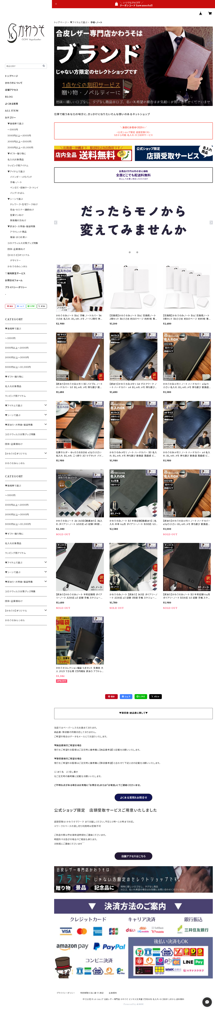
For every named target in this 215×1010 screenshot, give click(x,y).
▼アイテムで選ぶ (78, 22)
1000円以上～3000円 (19, 135)
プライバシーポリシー (16, 287)
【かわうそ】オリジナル (19, 255)
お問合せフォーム (14, 280)
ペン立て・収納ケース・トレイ (24, 187)
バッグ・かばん (17, 193)
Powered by (130, 1004)
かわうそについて (13, 83)
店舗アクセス (11, 89)
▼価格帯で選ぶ (16, 123)
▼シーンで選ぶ (15, 199)
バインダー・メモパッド (21, 177)
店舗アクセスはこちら (133, 856)
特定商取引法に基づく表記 (92, 993)
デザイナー (15, 260)
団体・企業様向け (16, 249)
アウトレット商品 (18, 231)
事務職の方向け (18, 220)
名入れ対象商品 (16, 159)
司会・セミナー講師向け (22, 209)
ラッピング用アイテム (18, 165)
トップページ (60, 22)
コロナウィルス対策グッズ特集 (23, 243)
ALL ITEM (11, 110)
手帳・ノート (16, 182)
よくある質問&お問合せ (133, 797)
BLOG (9, 96)
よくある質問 (11, 103)
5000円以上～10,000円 (20, 147)
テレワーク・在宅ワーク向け (24, 204)
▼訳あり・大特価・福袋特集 (21, 226)
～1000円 (13, 129)
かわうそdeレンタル (17, 266)
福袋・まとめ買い (18, 237)
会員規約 (113, 993)
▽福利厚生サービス (15, 273)
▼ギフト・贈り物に (17, 153)
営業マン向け (17, 215)
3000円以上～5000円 (19, 141)
